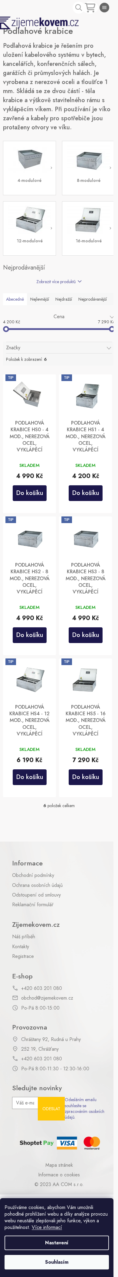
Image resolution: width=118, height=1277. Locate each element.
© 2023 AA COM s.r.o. (59, 1184)
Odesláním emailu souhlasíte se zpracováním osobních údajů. (84, 1108)
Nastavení (56, 1242)
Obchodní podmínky (33, 875)
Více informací (47, 1227)
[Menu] (104, 8)
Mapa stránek (59, 1165)
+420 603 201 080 (41, 988)
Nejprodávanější (92, 299)
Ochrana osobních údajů (37, 885)
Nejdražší (63, 299)
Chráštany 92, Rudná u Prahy (51, 1039)
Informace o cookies (59, 1175)
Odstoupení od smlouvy (36, 895)
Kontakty (20, 946)
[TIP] (29, 395)
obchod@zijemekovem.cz (47, 998)
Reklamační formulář (32, 904)
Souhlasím (56, 1262)
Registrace (23, 956)
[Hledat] (79, 8)
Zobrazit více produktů (56, 282)
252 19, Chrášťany (40, 1049)
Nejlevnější (39, 299)
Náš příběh (23, 936)
